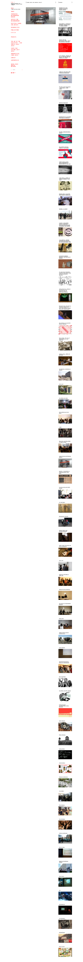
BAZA (15, 8)
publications (15, 30)
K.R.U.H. (13, 32)
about (12, 11)
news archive (13, 66)
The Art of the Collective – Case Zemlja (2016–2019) (16, 43)
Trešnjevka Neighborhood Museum (15, 15)
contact (13, 57)
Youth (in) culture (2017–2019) (15, 50)
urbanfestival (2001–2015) (15, 54)
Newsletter (13, 65)
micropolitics (15, 27)
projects (13, 37)
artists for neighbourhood (15, 20)
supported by (15, 60)
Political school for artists (16, 24)
